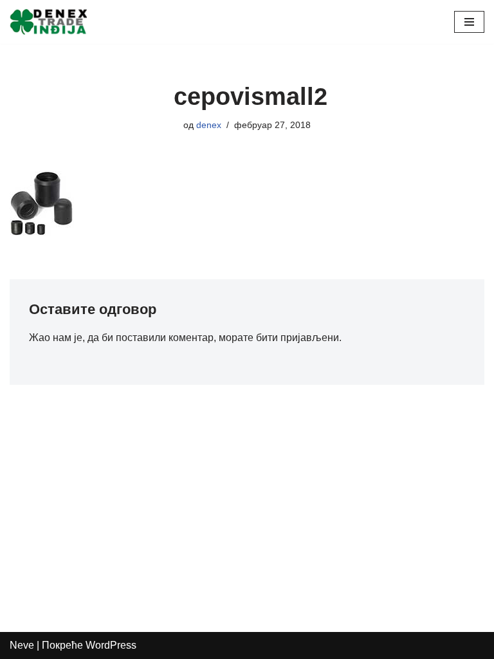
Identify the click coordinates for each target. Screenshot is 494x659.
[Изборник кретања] (469, 22)
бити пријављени (297, 337)
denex (208, 125)
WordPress (111, 645)
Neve (22, 645)
